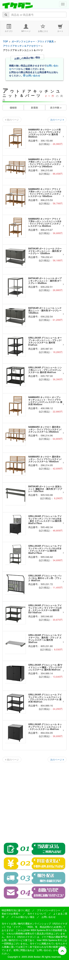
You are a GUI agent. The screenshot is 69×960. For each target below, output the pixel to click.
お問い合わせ (32, 75)
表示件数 (55, 107)
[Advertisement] (34, 799)
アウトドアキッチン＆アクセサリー (22, 45)
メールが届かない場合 (22, 916)
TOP (5, 41)
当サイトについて (36, 913)
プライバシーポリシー (48, 910)
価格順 (13, 107)
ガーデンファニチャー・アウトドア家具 (33, 41)
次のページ (56, 119)
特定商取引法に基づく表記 (16, 910)
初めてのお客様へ (11, 913)
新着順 (34, 107)
